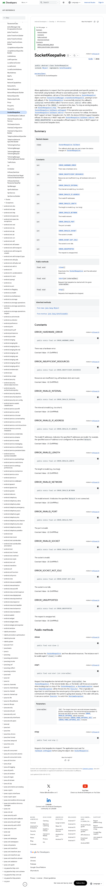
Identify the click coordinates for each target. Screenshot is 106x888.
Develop (51, 21)
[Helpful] (94, 21)
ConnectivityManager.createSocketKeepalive (65, 98)
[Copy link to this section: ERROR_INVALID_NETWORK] (64, 482)
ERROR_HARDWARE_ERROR (67, 165)
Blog (31, 841)
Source (32, 834)
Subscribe (80, 883)
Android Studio (89, 2)
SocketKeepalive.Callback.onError (49, 113)
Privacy (45, 839)
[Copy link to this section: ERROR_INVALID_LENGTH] (62, 452)
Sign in (101, 2)
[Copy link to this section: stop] (41, 732)
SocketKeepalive (89, 95)
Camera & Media (46, 835)
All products (34, 871)
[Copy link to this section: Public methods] (55, 630)
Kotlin (91, 59)
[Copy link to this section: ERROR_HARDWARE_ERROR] (65, 332)
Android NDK (85, 843)
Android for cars (59, 835)
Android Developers (41, 21)
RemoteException (45, 689)
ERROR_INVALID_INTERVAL (68, 185)
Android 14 (71, 831)
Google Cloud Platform (38, 867)
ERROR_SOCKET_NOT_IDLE (68, 240)
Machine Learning (46, 825)
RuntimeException (85, 686)
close (61, 267)
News (32, 838)
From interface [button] (52, 314)
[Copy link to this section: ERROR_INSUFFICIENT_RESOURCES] (71, 361)
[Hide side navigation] (25, 884)
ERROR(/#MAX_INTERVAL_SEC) (69, 720)
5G (44, 842)
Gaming (45, 821)
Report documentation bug (98, 827)
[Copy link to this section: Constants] (49, 325)
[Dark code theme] (98, 338)
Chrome (33, 861)
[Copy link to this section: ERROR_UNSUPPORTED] (60, 600)
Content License (88, 769)
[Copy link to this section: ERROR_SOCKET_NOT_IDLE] (64, 571)
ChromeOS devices (59, 830)
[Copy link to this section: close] (42, 637)
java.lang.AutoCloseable (58, 314)
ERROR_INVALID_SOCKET (67, 231)
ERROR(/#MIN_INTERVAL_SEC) (81, 718)
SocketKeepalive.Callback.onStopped (50, 110)
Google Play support (97, 833)
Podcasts (33, 844)
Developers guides (84, 830)
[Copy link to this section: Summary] (48, 131)
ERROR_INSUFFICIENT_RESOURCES (71, 174)
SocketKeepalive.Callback (69, 145)
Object (45, 68)
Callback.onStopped (43, 751)
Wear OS (58, 826)
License (39, 878)
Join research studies (97, 838)
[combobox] (49, 2)
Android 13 (71, 834)
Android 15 (71, 827)
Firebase (33, 864)
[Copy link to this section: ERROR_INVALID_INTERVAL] (63, 391)
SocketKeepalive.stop (47, 108)
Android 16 (71, 824)
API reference (8, 10)
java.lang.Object (40, 74)
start (61, 278)
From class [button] (48, 308)
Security (33, 831)
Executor (74, 689)
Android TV (59, 839)
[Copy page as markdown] (74, 55)
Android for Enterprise (34, 827)
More (23, 2)
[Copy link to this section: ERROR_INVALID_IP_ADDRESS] (66, 420)
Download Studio (84, 839)
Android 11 (71, 840)
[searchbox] (13, 18)
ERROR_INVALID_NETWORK (68, 213)
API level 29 (95, 54)
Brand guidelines (50, 878)
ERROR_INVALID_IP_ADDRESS (69, 194)
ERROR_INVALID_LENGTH (67, 204)
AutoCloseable (65, 68)
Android (33, 823)
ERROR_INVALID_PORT (66, 222)
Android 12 (71, 837)
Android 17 (71, 821)
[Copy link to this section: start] (41, 665)
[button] (13, 199)
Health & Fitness (45, 830)
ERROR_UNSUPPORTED (66, 249)
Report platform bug (97, 821)
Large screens (60, 823)
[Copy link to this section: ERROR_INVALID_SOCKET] (62, 541)
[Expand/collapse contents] (46, 27)
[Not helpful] (97, 21)
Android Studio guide (86, 825)
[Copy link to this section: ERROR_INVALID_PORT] (59, 512)
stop (60, 290)
